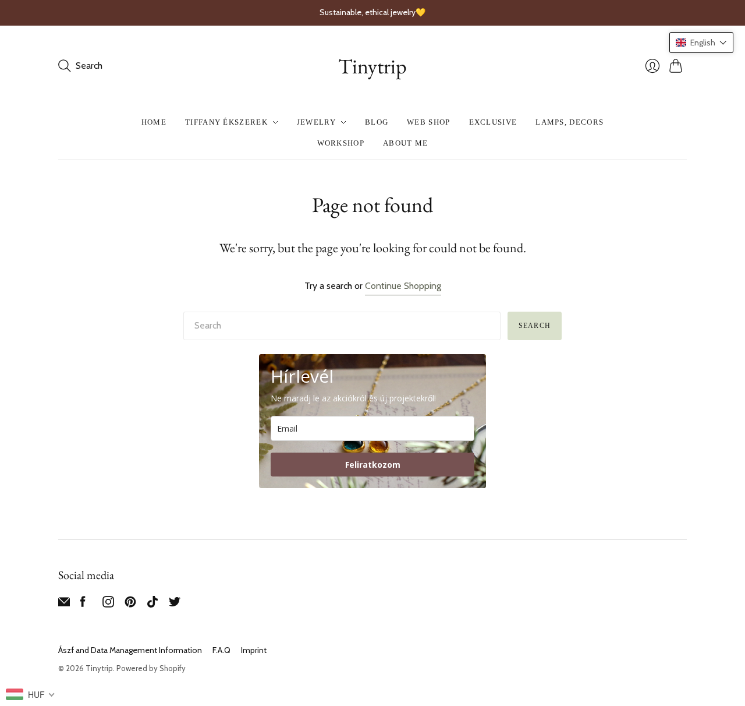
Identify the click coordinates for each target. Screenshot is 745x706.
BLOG (376, 122)
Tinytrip (372, 66)
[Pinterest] (130, 604)
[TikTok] (152, 604)
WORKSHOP (340, 143)
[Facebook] (83, 604)
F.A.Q (221, 650)
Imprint (254, 650)
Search (535, 326)
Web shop (428, 122)
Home (153, 122)
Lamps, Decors (569, 122)
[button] (701, 42)
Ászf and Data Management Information (130, 650)
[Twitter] (174, 604)
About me (405, 143)
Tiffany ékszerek (226, 122)
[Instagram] (108, 604)
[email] (64, 604)
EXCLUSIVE (493, 122)
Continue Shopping (403, 285)
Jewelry (316, 122)
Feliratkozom (372, 464)
